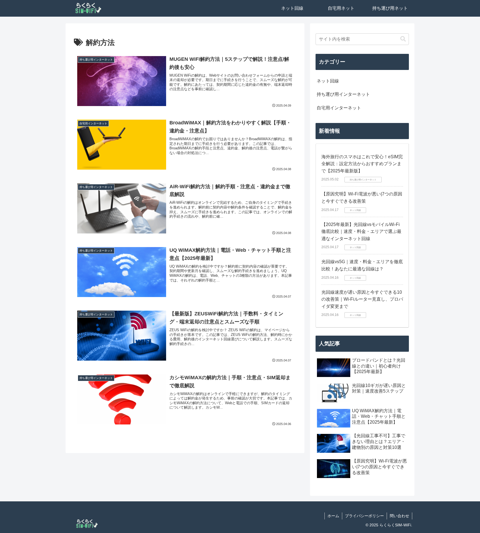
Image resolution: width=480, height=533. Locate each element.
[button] (403, 39)
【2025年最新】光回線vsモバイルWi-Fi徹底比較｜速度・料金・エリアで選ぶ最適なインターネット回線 (361, 231)
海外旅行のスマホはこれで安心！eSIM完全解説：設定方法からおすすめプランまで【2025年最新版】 (362, 163)
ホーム (333, 516)
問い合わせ (399, 516)
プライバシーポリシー (364, 516)
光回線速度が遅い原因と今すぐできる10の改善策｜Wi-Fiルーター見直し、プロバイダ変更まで (362, 299)
